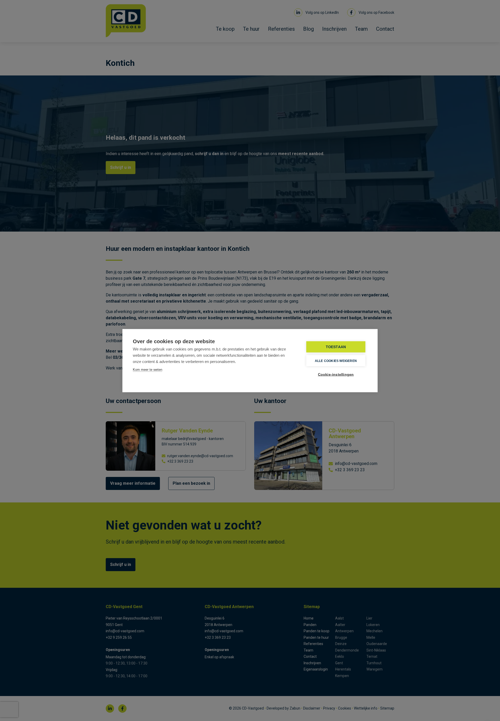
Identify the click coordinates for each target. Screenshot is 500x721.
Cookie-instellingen (336, 374)
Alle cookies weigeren (336, 360)
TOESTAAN (336, 347)
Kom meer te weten (147, 369)
